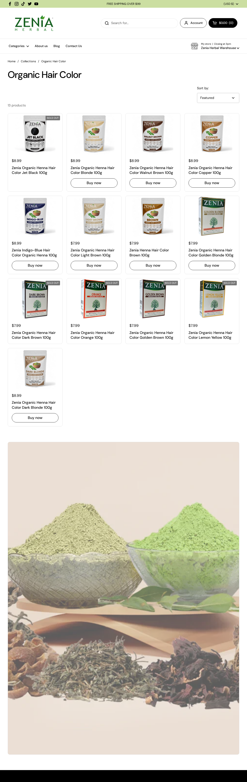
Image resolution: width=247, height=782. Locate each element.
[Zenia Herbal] (34, 23)
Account (196, 23)
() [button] (226, 23)
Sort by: (203, 88)
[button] (215, 46)
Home (11, 61)
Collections (28, 61)
